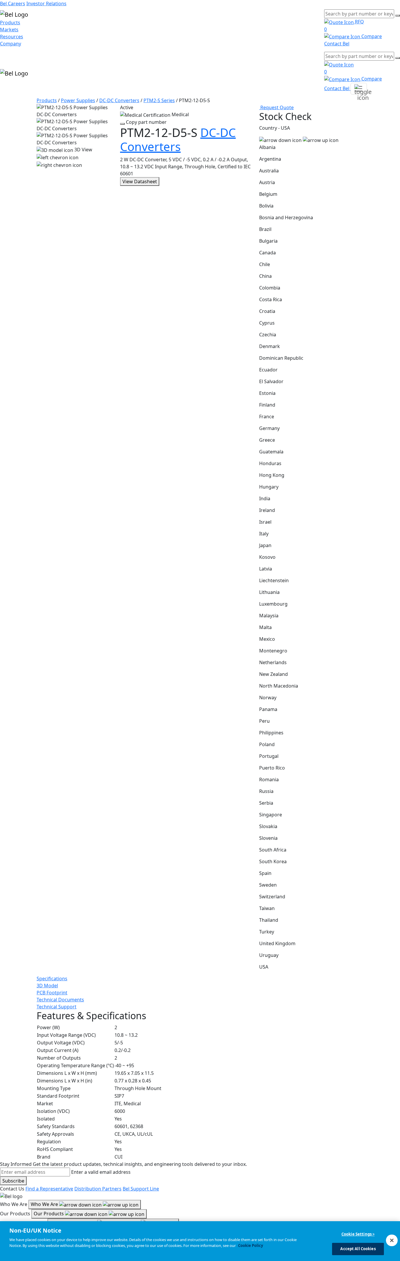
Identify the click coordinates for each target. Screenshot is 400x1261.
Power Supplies (78, 100)
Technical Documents (60, 999)
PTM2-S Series (159, 100)
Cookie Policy (250, 1245)
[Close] (392, 1240)
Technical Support (56, 1006)
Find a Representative (49, 1188)
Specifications (52, 978)
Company (10, 43)
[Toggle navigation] (359, 89)
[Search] (397, 15)
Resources (11, 36)
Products (10, 22)
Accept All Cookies (357, 1248)
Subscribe (13, 1181)
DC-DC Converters (119, 100)
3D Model (47, 985)
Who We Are (45, 1204)
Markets (9, 29)
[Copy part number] (122, 124)
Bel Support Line (141, 1188)
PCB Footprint (52, 992)
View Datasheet (139, 181)
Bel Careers (12, 3)
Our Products (49, 1213)
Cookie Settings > (358, 1234)
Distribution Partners (98, 1188)
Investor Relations (46, 3)
